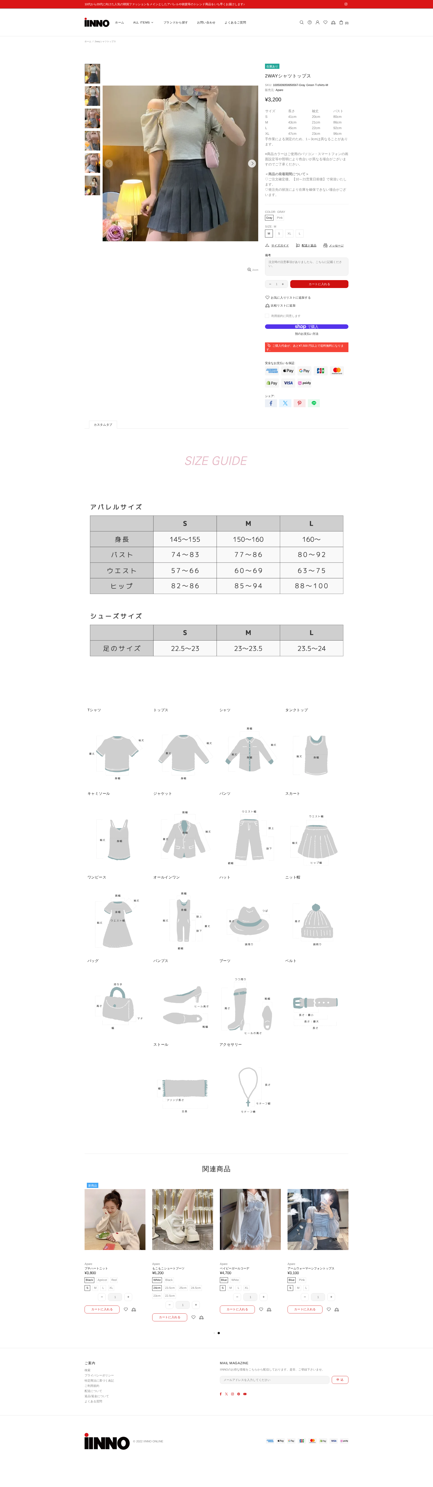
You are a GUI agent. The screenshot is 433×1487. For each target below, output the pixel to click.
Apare (279, 90)
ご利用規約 (92, 1385)
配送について (93, 1391)
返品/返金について (97, 1396)
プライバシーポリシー (99, 1375)
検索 (87, 1370)
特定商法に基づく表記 (99, 1380)
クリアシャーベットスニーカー (105, 1268)
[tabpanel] (115, 1251)
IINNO (97, 22)
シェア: (270, 396)
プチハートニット (231, 1268)
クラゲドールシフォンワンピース (174, 1268)
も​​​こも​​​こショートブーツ (304, 1268)
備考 (268, 255)
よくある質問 (93, 1401)
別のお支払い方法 (306, 333)
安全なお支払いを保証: (280, 363)
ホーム (88, 41)
